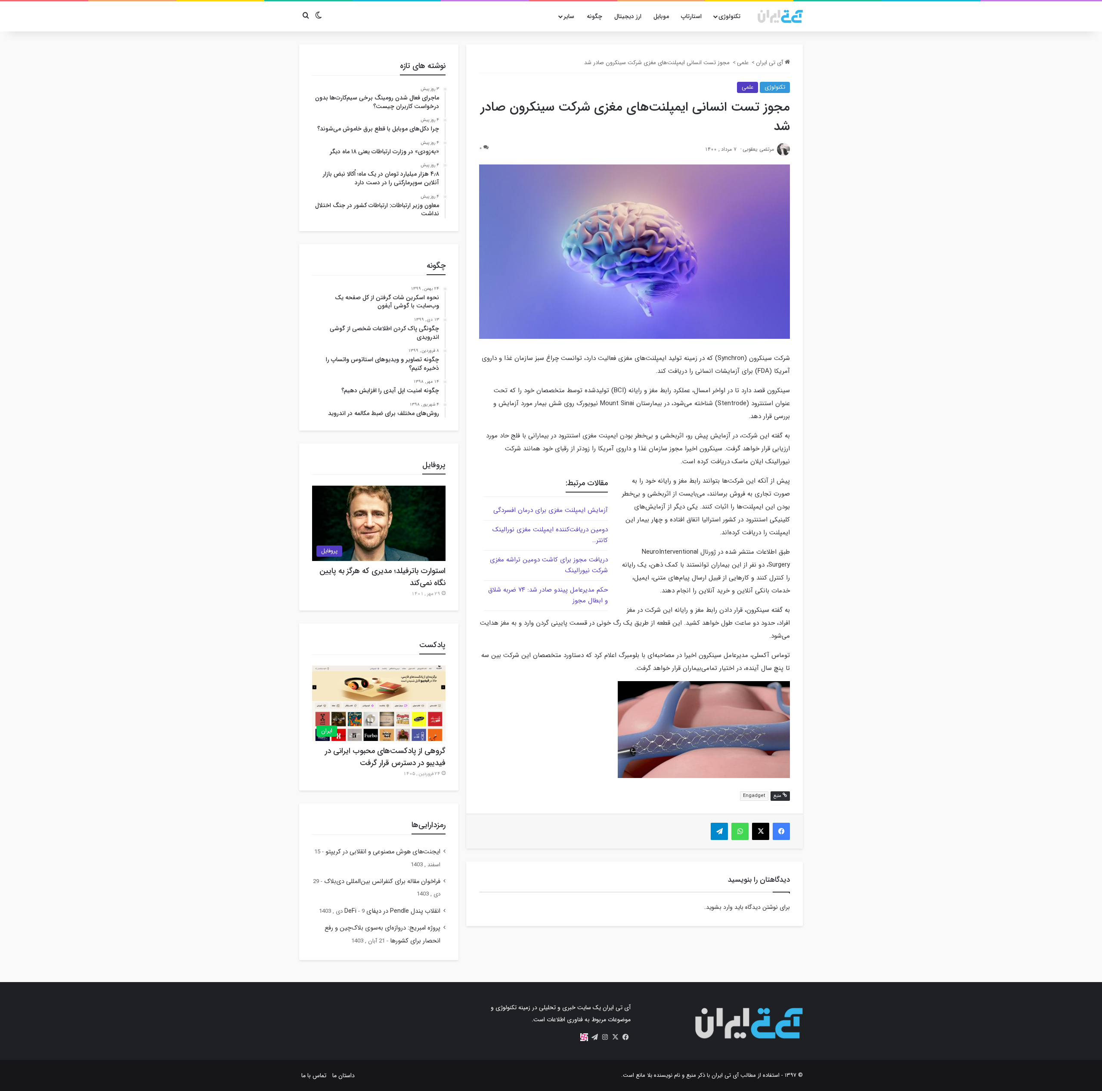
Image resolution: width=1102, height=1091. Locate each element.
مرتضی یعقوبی (758, 149)
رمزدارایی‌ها (429, 825)
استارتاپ (691, 16)
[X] (615, 1037)
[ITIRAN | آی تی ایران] (780, 16)
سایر (568, 16)
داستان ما (343, 1075)
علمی (743, 62)
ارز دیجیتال (627, 16)
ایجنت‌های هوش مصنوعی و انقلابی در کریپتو (382, 852)
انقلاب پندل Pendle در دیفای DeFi (392, 911)
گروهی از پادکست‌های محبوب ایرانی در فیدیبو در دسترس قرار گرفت (385, 757)
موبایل (661, 16)
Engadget (754, 796)
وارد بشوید (719, 907)
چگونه (594, 16)
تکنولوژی (729, 16)
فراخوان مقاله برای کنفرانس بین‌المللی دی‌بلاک (382, 881)
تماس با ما (313, 1075)
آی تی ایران (770, 62)
